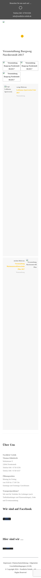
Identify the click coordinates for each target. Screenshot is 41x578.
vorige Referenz (26, 90)
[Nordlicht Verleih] (4, 22)
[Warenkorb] (20, 38)
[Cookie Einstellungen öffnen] (4, 575)
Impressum (7, 563)
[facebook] (20, 7)
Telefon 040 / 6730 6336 (22, 13)
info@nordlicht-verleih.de (22, 16)
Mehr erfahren (7, 519)
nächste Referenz (16, 265)
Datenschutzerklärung (20, 563)
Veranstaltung (20, 96)
